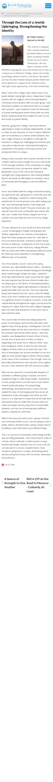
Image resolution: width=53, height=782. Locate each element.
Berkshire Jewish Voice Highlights (17, 16)
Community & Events (14, 13)
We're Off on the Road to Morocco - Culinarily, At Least (37, 485)
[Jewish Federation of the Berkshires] (17, 6)
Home (3, 13)
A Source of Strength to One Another (14, 483)
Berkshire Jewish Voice (34, 13)
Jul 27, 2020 (9, 464)
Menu (48, 5)
